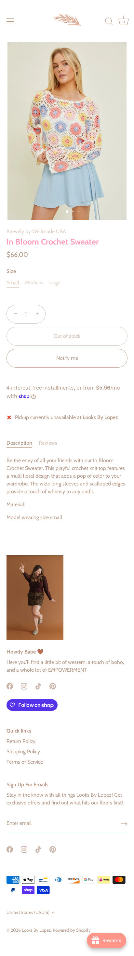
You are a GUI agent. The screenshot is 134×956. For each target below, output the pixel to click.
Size (11, 271)
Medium (34, 282)
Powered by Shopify (72, 930)
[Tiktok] (38, 685)
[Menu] (10, 21)
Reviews (48, 443)
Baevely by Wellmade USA (36, 231)
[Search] (109, 22)
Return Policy (21, 741)
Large (54, 282)
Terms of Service (25, 762)
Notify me (67, 358)
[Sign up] (124, 823)
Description (19, 443)
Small (13, 282)
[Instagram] (24, 685)
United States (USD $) (28, 912)
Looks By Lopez (36, 930)
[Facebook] (10, 685)
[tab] (23, 443)
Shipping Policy (23, 751)
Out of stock (67, 336)
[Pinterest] (52, 685)
